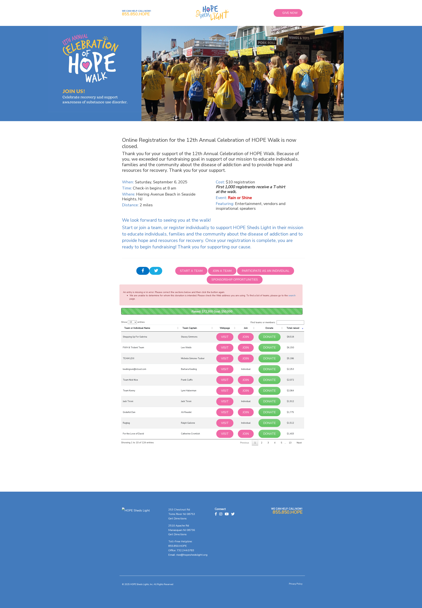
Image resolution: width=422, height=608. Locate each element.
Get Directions (177, 518)
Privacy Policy (295, 583)
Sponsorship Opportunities (234, 280)
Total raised (292, 328)
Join (246, 328)
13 (290, 442)
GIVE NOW (290, 13)
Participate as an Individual (265, 271)
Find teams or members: (263, 322)
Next (299, 442)
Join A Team (222, 271)
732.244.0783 (185, 550)
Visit (225, 337)
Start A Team (191, 271)
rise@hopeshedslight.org (191, 555)
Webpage (225, 328)
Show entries (133, 322)
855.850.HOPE (136, 14)
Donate (269, 328)
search (292, 295)
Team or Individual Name (137, 328)
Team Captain (189, 328)
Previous (244, 442)
